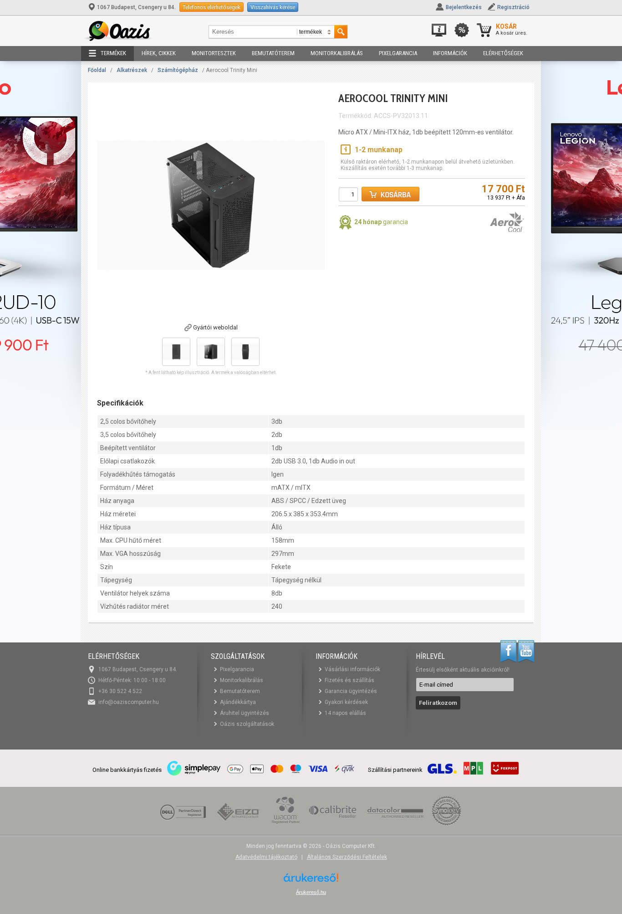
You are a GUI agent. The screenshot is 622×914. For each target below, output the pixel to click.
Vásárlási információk (352, 669)
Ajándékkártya (238, 702)
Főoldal (97, 70)
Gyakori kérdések (346, 702)
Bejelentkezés (464, 7)
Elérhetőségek (503, 53)
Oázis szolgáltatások (247, 724)
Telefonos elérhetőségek (211, 7)
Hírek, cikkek (159, 53)
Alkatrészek (132, 70)
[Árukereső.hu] (311, 880)
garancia (381, 222)
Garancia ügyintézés (351, 691)
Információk (450, 53)
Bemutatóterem (273, 53)
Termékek (113, 53)
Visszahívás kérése (272, 7)
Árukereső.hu (311, 892)
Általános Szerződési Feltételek (347, 857)
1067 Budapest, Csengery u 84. (136, 7)
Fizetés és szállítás (349, 680)
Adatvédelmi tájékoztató (266, 857)
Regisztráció (513, 7)
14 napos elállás (345, 713)
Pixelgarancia (398, 53)
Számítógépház (178, 70)
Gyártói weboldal (215, 327)
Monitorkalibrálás (337, 53)
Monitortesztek (214, 53)
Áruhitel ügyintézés (244, 713)
